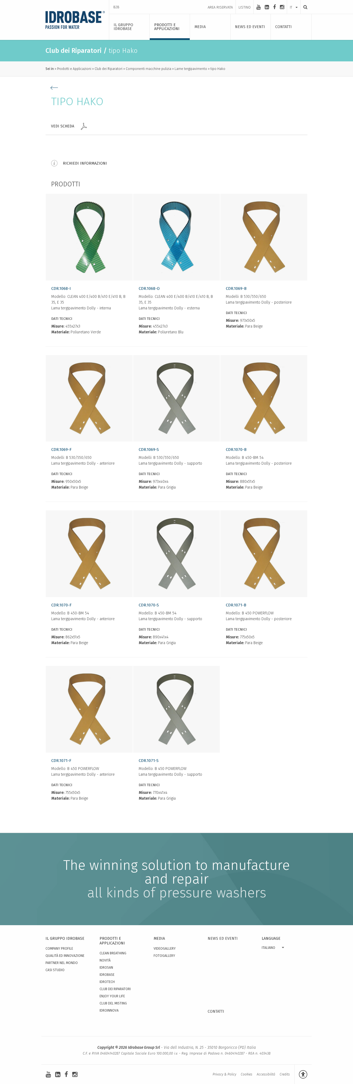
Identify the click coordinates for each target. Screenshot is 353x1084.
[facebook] (274, 7)
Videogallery (165, 948)
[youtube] (258, 7)
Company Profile (59, 948)
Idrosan (106, 967)
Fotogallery (164, 956)
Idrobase (107, 975)
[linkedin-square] (267, 7)
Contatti (216, 1011)
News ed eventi (223, 938)
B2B (116, 7)
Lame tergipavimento (191, 69)
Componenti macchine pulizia (148, 69)
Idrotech (107, 982)
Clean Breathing (113, 953)
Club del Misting (113, 1003)
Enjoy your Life (112, 996)
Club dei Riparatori (108, 69)
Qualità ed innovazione (65, 956)
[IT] (294, 2)
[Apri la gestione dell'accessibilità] (300, 1074)
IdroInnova (109, 1010)
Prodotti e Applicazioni (74, 69)
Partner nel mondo (62, 963)
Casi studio (55, 970)
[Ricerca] (303, 7)
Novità (105, 960)
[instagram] (282, 7)
